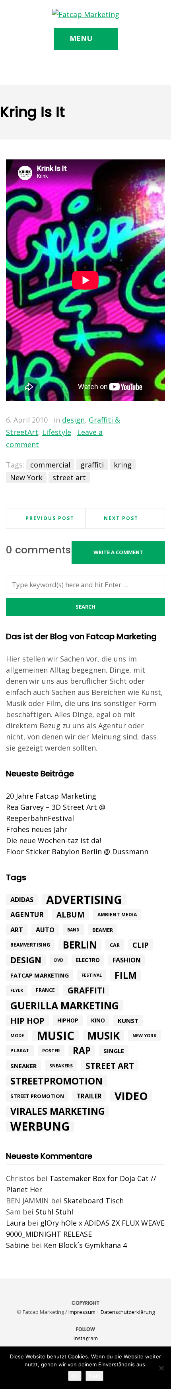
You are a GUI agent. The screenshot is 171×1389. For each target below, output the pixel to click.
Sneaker (23, 1066)
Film (126, 975)
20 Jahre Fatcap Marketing (51, 796)
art (16, 929)
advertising (84, 899)
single (113, 1051)
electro (88, 960)
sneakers (61, 1066)
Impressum (81, 1311)
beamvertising (30, 944)
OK (74, 1376)
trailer (89, 1096)
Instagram (86, 1338)
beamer (102, 929)
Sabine (17, 1245)
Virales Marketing (57, 1111)
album (70, 915)
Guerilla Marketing (64, 1005)
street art (69, 477)
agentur (27, 914)
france (45, 990)
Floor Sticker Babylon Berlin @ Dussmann (77, 851)
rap (82, 1050)
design (73, 420)
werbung (40, 1126)
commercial (50, 464)
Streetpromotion (56, 1080)
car (115, 945)
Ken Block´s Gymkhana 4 (85, 1245)
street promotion (37, 1096)
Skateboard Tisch (94, 1200)
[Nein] (161, 1368)
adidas (21, 899)
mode (17, 1035)
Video (131, 1096)
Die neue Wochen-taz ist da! (53, 840)
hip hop (27, 1020)
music (55, 1035)
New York (26, 477)
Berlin (80, 945)
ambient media (117, 914)
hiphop (67, 1020)
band (73, 930)
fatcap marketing (39, 975)
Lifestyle (56, 432)
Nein (94, 1376)
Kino (98, 1020)
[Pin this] (159, 420)
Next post (121, 518)
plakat (19, 1050)
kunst (128, 1020)
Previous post (49, 518)
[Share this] (124, 420)
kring (123, 464)
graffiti (92, 464)
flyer (16, 990)
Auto (45, 929)
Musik (103, 1035)
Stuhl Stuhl (54, 1211)
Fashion (127, 960)
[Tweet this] (136, 420)
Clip (140, 945)
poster (51, 1050)
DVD (58, 960)
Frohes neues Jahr (36, 829)
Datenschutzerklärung (128, 1311)
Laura (15, 1223)
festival (92, 975)
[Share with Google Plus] (148, 420)
